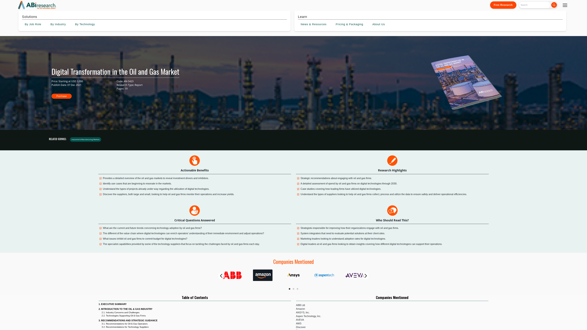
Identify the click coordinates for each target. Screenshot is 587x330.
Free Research (503, 5)
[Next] (365, 276)
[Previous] (221, 276)
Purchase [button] (61, 96)
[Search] (554, 5)
